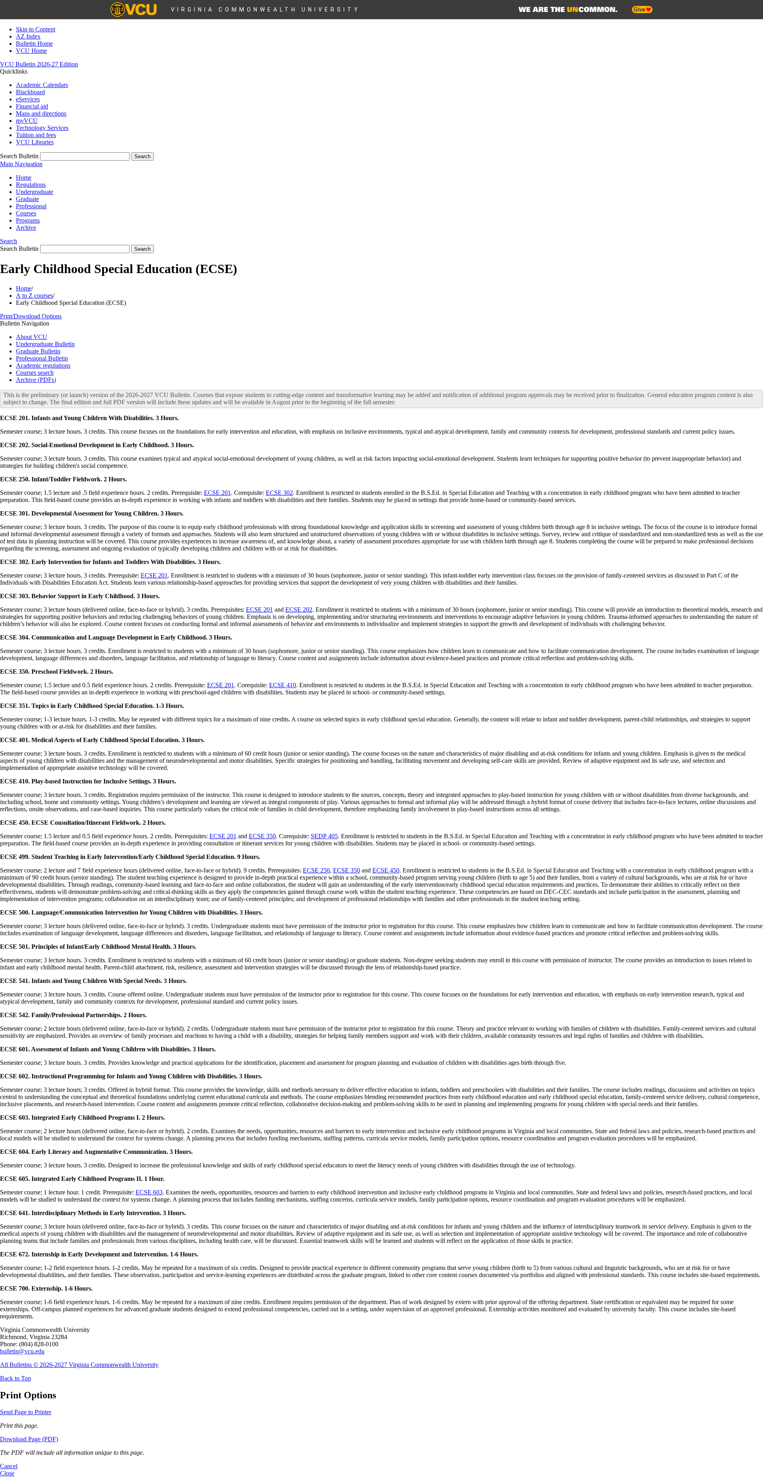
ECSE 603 (149, 1192)
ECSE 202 (298, 609)
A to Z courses (34, 295)
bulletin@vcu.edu (22, 1351)
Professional (31, 206)
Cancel (8, 1466)
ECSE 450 (385, 870)
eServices (28, 99)
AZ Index (28, 36)
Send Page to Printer (25, 1412)
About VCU (31, 336)
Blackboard (30, 92)
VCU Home (31, 50)
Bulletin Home (34, 43)
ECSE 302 (279, 492)
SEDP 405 (324, 836)
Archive (26, 227)
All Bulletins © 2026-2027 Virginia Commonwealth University (79, 1364)
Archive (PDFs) (36, 379)
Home (23, 177)
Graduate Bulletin (38, 351)
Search (8, 241)
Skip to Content (35, 29)
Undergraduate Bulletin (45, 344)
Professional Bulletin (42, 358)
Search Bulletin (19, 156)
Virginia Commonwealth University (265, 9)
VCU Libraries (35, 142)
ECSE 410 (282, 685)
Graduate (27, 199)
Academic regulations (43, 365)
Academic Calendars (42, 84)
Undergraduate (34, 191)
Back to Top (15, 1378)
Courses (26, 213)
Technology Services (42, 127)
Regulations (31, 184)
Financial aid (32, 106)
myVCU (27, 120)
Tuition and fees (36, 135)
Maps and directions (41, 113)
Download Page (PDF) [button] (29, 1439)
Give (639, 9)
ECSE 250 (316, 870)
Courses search (35, 372)
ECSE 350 (262, 836)
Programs (28, 220)
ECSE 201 (217, 492)
